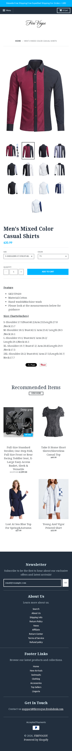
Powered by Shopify (36, 739)
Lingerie (36, 691)
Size (5, 252)
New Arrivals (36, 670)
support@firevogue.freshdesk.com (42, 709)
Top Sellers (36, 687)
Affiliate (36, 630)
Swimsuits (36, 675)
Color (40, 252)
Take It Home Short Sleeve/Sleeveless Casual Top (53, 451)
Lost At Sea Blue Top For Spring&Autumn (18, 525)
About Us (36, 613)
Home (18, 41)
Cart (65, 10)
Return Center (36, 634)
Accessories (36, 683)
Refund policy (36, 642)
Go (65, 583)
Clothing (36, 679)
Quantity (7, 267)
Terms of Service (36, 638)
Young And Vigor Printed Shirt (53, 525)
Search (36, 609)
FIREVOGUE (41, 735)
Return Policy (36, 621)
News (36, 626)
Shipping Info (36, 617)
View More (36, 393)
